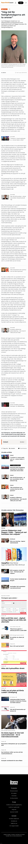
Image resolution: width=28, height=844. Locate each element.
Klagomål (14, 809)
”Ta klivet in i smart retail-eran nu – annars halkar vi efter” (17, 139)
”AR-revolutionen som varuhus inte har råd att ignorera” (18, 270)
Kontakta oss (14, 821)
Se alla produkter (14, 798)
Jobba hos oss (14, 823)
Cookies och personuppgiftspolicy (14, 804)
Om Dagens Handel (14, 825)
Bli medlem (14, 793)
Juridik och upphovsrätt (14, 807)
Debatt (5, 9)
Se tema (22, 441)
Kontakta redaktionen (14, 818)
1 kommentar (23, 448)
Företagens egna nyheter (9, 598)
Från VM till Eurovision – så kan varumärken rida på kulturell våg (18, 198)
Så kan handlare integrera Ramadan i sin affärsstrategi (17, 405)
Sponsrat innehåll (14, 812)
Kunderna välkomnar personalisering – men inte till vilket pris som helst (18, 331)
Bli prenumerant (14, 791)
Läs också (12, 136)
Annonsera (14, 795)
